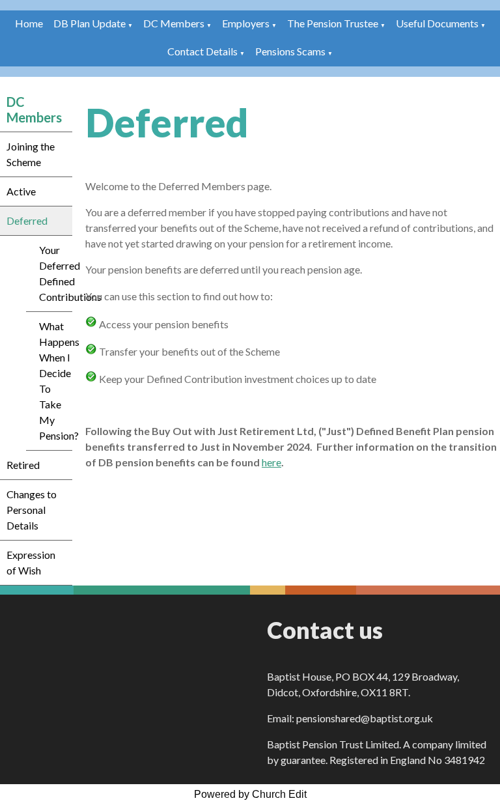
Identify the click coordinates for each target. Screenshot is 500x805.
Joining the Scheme (31, 154)
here (271, 462)
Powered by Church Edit (250, 794)
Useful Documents (437, 23)
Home (29, 23)
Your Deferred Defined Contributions (55, 273)
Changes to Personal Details (32, 509)
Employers (246, 23)
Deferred (27, 220)
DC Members (173, 23)
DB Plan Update (89, 23)
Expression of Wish (31, 562)
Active (21, 191)
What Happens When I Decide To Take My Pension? (55, 381)
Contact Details (202, 51)
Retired (23, 465)
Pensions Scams (290, 51)
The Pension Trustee (333, 23)
